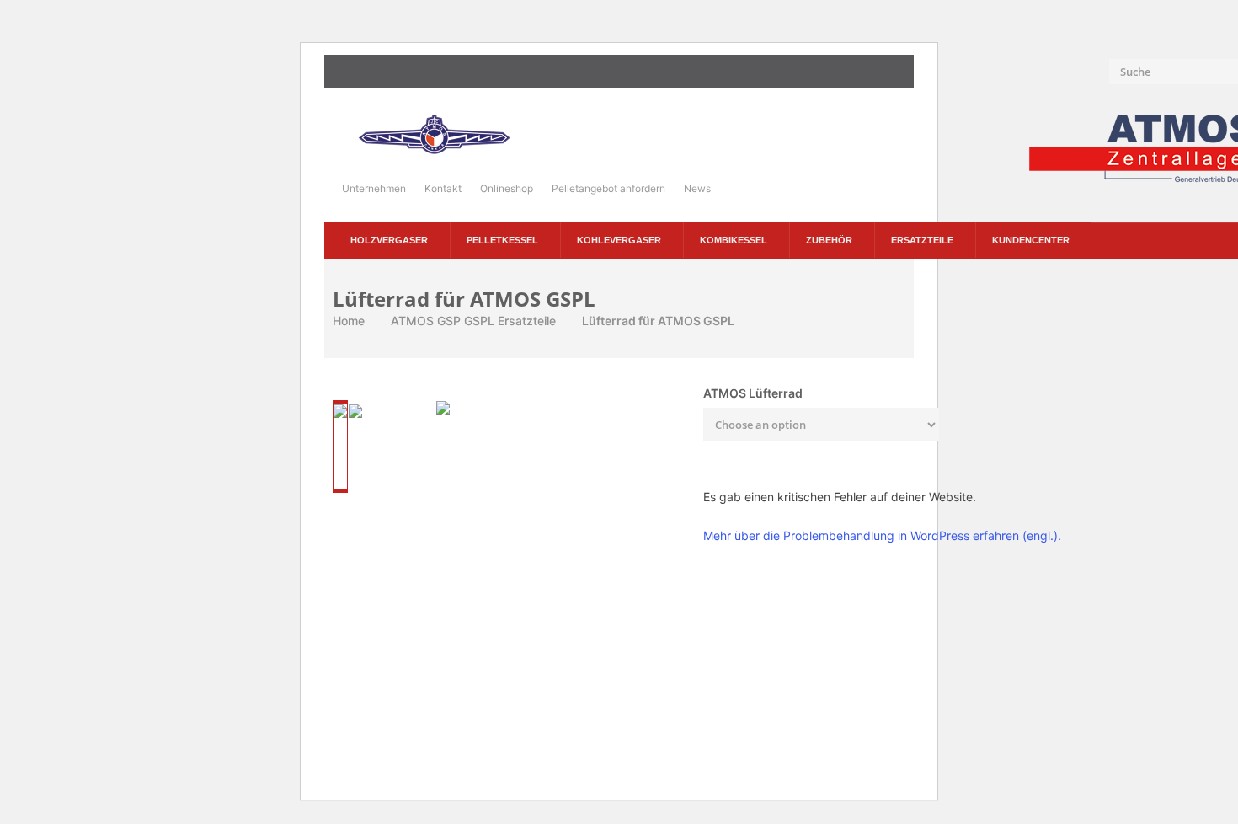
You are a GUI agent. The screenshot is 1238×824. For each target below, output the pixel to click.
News (697, 188)
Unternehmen (374, 188)
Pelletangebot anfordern (608, 188)
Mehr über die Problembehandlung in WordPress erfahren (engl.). (882, 535)
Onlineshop (506, 188)
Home (349, 320)
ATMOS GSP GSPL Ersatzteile (473, 320)
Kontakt (443, 188)
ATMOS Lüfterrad (753, 393)
